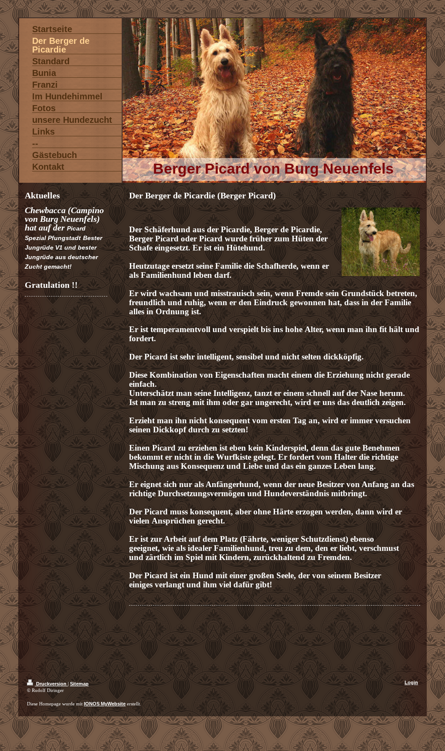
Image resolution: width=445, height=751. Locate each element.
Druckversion (51, 683)
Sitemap (79, 683)
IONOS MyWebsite (105, 703)
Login (411, 682)
